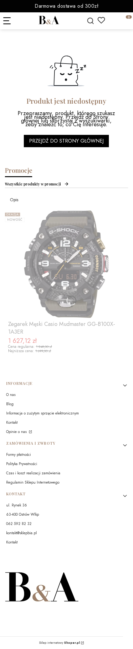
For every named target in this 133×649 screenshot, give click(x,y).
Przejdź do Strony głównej (66, 140)
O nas (10, 394)
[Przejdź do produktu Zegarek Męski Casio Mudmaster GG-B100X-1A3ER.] (66, 264)
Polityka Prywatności (21, 464)
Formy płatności (18, 454)
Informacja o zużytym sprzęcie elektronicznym (42, 413)
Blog (10, 404)
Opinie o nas (17, 432)
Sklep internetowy (59, 643)
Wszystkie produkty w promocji (33, 183)
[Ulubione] (101, 20)
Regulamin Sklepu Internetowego (32, 482)
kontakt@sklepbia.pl (21, 533)
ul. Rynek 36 (16, 505)
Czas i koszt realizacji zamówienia (33, 473)
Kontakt (12, 422)
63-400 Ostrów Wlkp (22, 514)
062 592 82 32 (19, 523)
